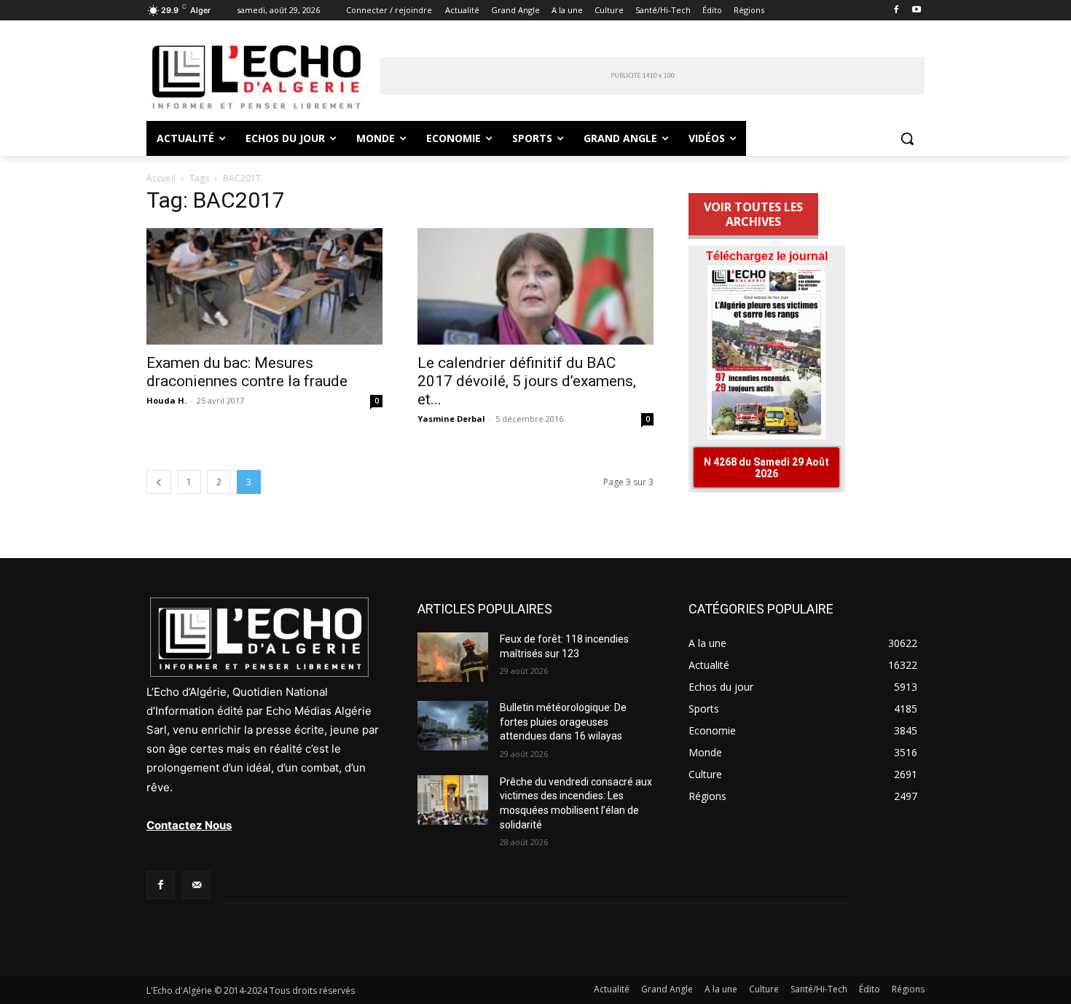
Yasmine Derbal (451, 418)
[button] (907, 138)
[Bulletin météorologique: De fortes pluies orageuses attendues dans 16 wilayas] (452, 725)
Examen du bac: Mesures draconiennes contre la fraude (247, 372)
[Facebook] (895, 10)
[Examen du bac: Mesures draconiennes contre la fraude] (264, 286)
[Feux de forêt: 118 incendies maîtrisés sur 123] (452, 657)
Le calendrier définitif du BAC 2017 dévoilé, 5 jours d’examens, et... (526, 381)
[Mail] (196, 885)
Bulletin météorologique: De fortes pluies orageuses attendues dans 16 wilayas (563, 722)
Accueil (161, 178)
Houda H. (166, 400)
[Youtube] (916, 10)
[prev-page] (158, 482)
